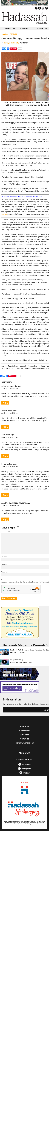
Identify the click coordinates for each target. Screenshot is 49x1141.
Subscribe (24, 28)
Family (4, 34)
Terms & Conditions (24, 743)
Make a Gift (24, 753)
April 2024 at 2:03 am (9, 413)
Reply (5, 402)
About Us (24, 726)
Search (40, 28)
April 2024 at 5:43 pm (9, 389)
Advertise (24, 739)
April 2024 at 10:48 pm (10, 506)
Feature (13, 34)
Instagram (26, 768)
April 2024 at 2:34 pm (9, 466)
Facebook (26, 764)
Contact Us (24, 730)
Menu (8, 28)
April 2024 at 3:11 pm (9, 437)
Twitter (26, 773)
